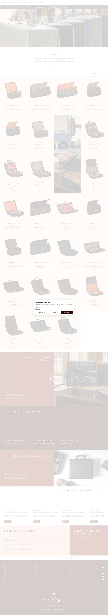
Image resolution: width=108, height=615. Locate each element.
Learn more (37, 308)
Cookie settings (42, 312)
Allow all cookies (67, 312)
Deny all (54, 312)
